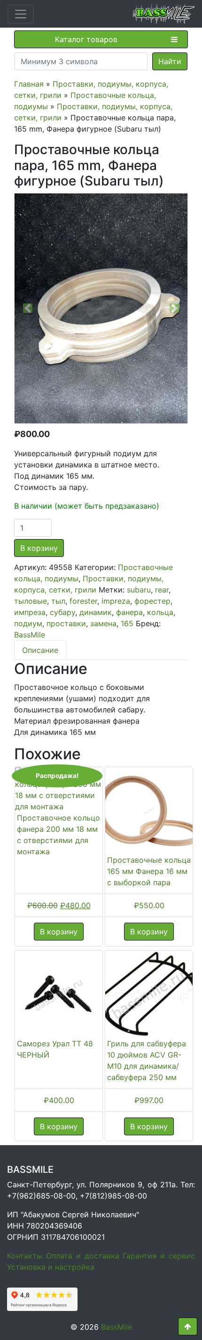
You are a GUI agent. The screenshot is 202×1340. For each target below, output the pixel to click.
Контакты (24, 1255)
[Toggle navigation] (21, 14)
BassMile (29, 634)
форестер (152, 601)
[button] (27, 308)
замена (103, 623)
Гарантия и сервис (159, 1255)
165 (127, 623)
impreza (115, 601)
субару (62, 612)
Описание (40, 650)
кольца (160, 612)
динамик (95, 612)
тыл (58, 601)
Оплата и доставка (82, 1255)
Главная (29, 84)
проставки (66, 623)
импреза (30, 612)
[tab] (40, 650)
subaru (139, 589)
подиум (28, 623)
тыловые (30, 601)
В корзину (39, 548)
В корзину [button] (59, 931)
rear (162, 589)
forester (83, 601)
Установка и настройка (50, 1267)
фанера (129, 612)
